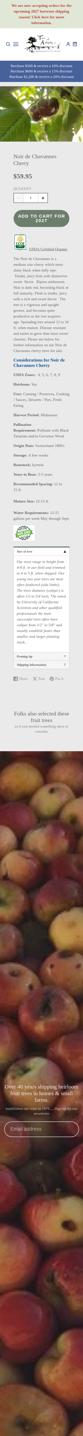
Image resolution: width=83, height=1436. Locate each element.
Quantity (22, 189)
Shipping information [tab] (31, 664)
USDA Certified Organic (48, 249)
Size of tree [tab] (24, 551)
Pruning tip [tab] (24, 656)
